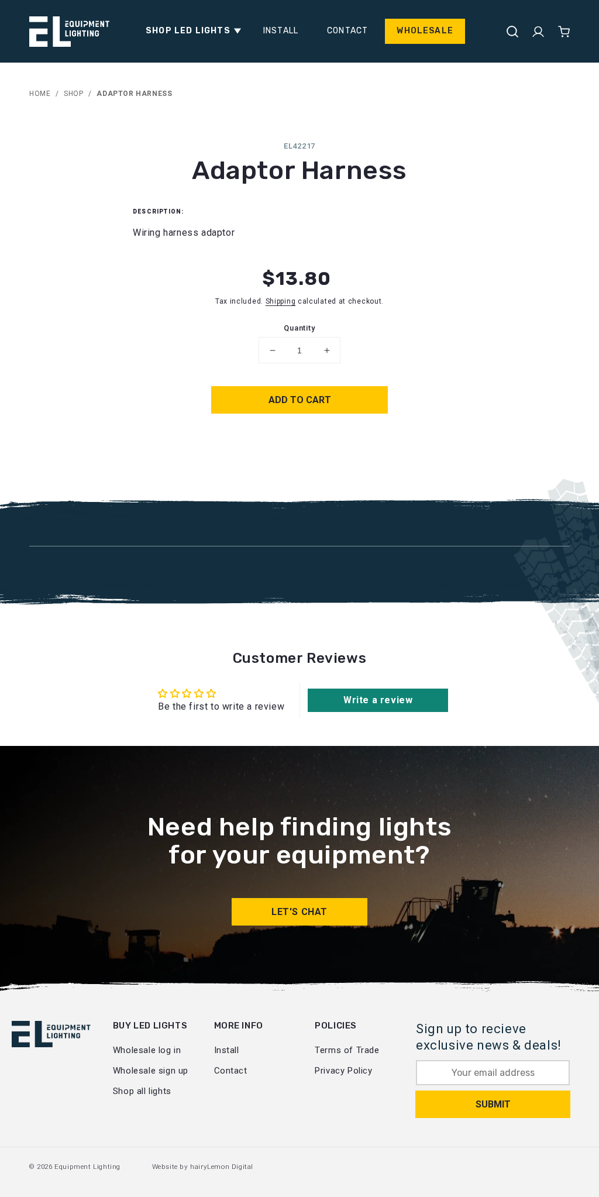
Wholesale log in (147, 1050)
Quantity (299, 328)
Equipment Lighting (87, 1166)
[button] (190, 31)
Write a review (377, 700)
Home (39, 94)
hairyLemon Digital (221, 1166)
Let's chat (299, 911)
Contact (230, 1070)
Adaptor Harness (134, 94)
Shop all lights (142, 1091)
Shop (73, 94)
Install (226, 1050)
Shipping (281, 301)
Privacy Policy (343, 1070)
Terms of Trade (347, 1050)
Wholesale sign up (150, 1070)
